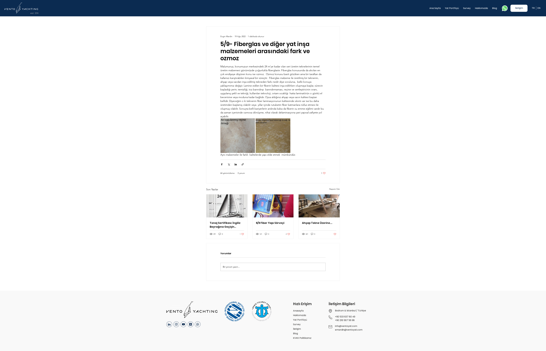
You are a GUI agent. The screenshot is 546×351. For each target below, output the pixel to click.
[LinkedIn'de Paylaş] (235, 164)
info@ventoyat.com (346, 326)
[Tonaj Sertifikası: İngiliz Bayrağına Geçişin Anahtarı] (226, 205)
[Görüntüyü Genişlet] (237, 135)
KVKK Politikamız (302, 338)
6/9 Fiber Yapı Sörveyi (270, 223)
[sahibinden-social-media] (190, 324)
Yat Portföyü (300, 319)
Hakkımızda (299, 315)
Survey (297, 324)
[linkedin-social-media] (169, 324)
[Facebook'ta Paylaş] (221, 164)
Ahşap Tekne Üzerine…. (317, 223)
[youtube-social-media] (183, 324)
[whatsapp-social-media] (197, 324)
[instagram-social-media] (176, 324)
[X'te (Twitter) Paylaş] (228, 164)
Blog (295, 333)
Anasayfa (298, 310)
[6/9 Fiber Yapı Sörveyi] (273, 205)
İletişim (297, 329)
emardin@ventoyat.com (348, 329)
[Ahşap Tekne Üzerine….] (319, 205)
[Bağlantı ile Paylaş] (242, 164)
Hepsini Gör (334, 189)
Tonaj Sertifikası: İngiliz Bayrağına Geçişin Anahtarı (225, 225)
